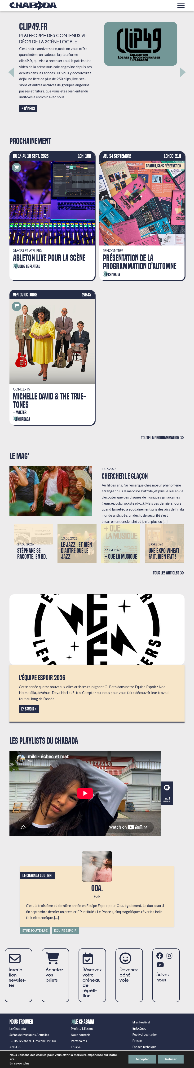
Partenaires (79, 1041)
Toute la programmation (160, 437)
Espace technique (144, 1047)
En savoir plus (19, 1063)
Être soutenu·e (35, 930)
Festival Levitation (145, 1034)
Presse (137, 1041)
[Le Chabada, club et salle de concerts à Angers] (33, 5)
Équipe (75, 1047)
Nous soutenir (80, 1035)
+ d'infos (27, 108)
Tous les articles (166, 572)
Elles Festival (141, 1022)
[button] (11, 72)
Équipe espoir (65, 930)
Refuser (170, 1059)
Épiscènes (139, 1028)
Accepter (142, 1059)
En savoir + (28, 709)
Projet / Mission (82, 1029)
